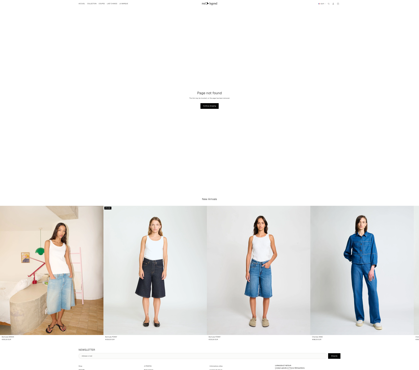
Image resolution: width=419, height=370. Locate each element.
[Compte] (333, 3)
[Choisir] (100, 332)
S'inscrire (334, 356)
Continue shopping (209, 106)
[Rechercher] (328, 3)
